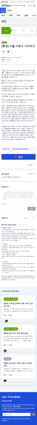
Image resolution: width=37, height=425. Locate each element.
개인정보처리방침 (7, 401)
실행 (26, 15)
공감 (20, 156)
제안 (3, 15)
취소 (31, 209)
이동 (33, 414)
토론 (11, 15)
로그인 (30, 5)
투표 (18, 15)
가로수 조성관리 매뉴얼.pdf (20, 149)
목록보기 (30, 165)
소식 (34, 15)
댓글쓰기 (5, 186)
